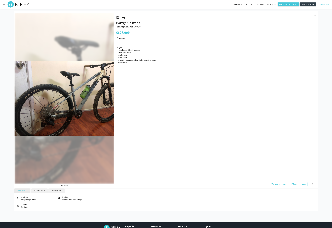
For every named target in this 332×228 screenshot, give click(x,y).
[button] (249, 4)
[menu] (3, 4)
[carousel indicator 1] (61, 186)
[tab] (22, 190)
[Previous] (18, 100)
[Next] (110, 100)
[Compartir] (314, 15)
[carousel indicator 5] (67, 186)
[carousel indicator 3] (64, 186)
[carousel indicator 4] (66, 186)
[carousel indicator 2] (63, 186)
